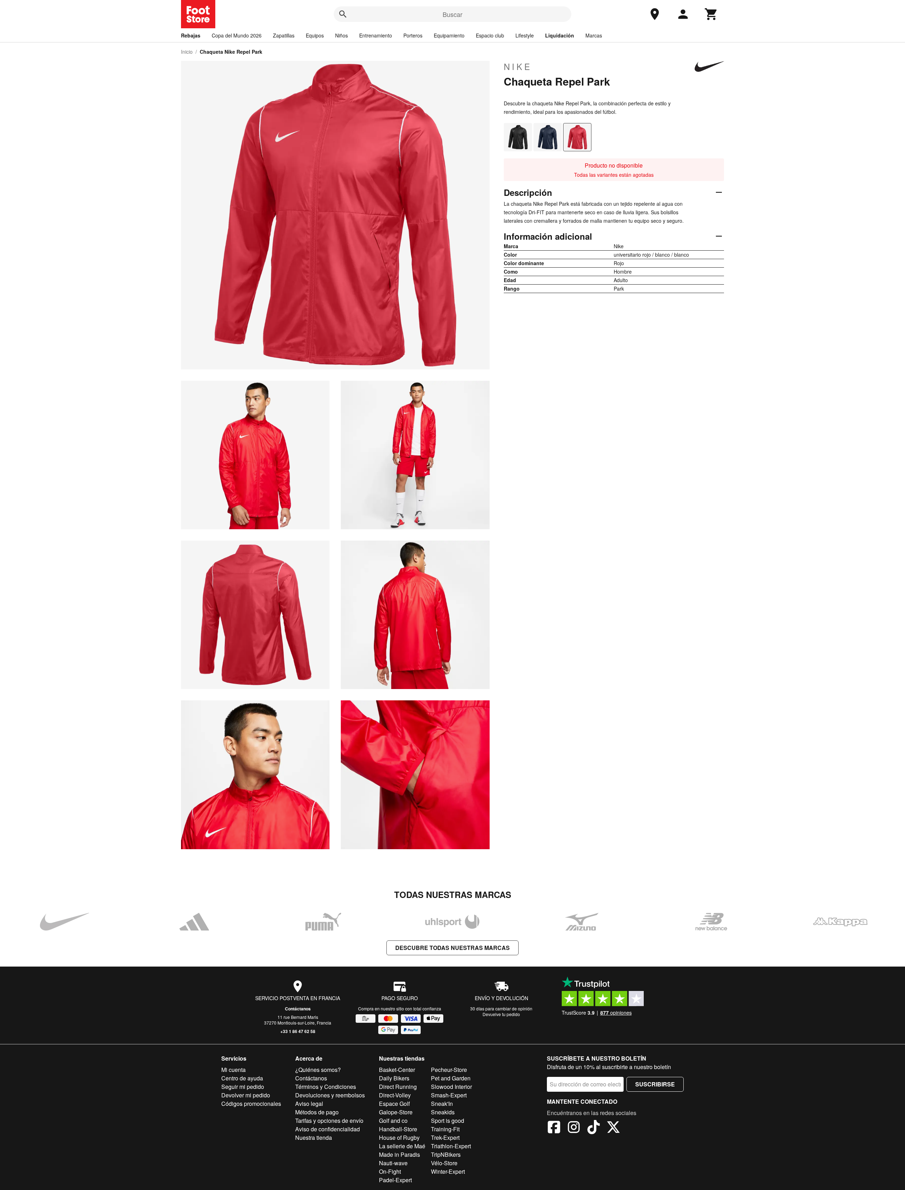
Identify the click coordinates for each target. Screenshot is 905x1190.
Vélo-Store (444, 1163)
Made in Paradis (399, 1154)
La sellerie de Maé (402, 1146)
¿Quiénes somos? (318, 1070)
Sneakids (443, 1112)
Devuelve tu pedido (501, 1014)
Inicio (187, 51)
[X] (613, 1128)
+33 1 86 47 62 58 (297, 1031)
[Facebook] (554, 1128)
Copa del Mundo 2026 (237, 35)
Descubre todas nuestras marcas (452, 948)
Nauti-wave (393, 1163)
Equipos (315, 35)
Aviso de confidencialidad (327, 1129)
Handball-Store (398, 1129)
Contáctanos (298, 1008)
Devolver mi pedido (245, 1095)
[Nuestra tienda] (655, 14)
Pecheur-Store (449, 1070)
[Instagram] (574, 1128)
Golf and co (393, 1120)
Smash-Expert (449, 1095)
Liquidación (559, 35)
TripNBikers (446, 1154)
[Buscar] (343, 14)
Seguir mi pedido (242, 1087)
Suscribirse (655, 1084)
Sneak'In (442, 1103)
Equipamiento (449, 35)
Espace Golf (394, 1103)
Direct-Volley (395, 1095)
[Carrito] (711, 14)
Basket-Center (397, 1070)
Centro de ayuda (242, 1078)
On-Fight (390, 1171)
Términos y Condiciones (325, 1087)
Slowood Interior (451, 1087)
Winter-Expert (448, 1171)
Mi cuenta (233, 1070)
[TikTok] (593, 1128)
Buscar (452, 14)
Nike (518, 66)
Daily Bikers (394, 1078)
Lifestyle (524, 35)
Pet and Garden (451, 1078)
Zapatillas (283, 35)
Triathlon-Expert (451, 1146)
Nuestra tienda (313, 1137)
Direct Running (398, 1087)
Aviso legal (309, 1103)
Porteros (412, 35)
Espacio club (490, 35)
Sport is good (447, 1120)
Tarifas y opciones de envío (329, 1120)
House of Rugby (399, 1137)
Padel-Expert (395, 1180)
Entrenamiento (375, 35)
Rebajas (190, 35)
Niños (341, 35)
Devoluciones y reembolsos (330, 1095)
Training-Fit (445, 1129)
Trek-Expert (445, 1137)
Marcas (593, 35)
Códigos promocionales (251, 1103)
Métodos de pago (317, 1112)
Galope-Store (396, 1112)
